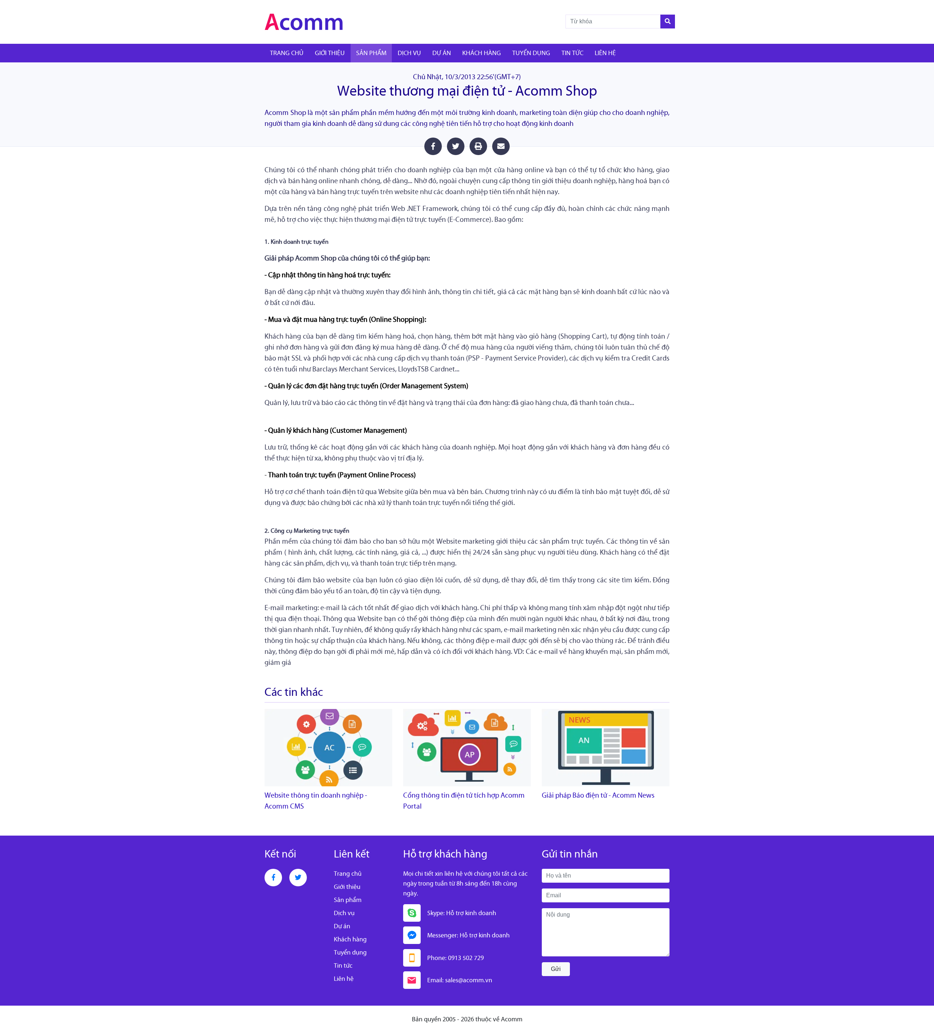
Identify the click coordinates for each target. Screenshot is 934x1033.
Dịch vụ (409, 53)
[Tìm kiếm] (667, 21)
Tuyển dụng (531, 53)
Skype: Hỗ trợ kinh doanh (461, 913)
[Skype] (412, 913)
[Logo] (325, 22)
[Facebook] (273, 877)
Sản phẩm (371, 53)
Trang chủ (287, 53)
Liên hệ (605, 53)
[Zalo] (412, 935)
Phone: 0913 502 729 (455, 958)
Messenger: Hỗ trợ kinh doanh (468, 935)
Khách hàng (481, 53)
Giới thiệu (330, 53)
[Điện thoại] (412, 958)
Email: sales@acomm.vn (459, 980)
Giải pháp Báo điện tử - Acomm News (598, 795)
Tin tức (572, 53)
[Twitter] (298, 877)
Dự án (441, 53)
